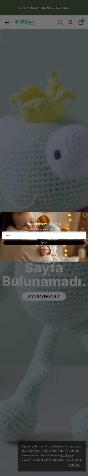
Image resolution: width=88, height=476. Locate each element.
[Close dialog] (85, 214)
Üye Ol (44, 243)
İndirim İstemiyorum (44, 249)
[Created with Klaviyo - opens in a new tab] (44, 263)
